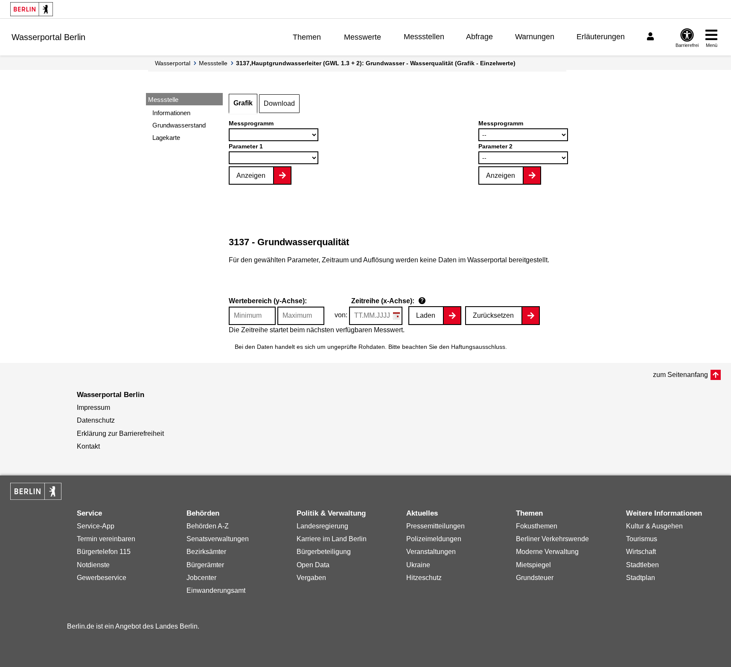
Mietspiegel (533, 564)
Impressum (93, 407)
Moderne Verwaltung (547, 551)
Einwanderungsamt (215, 590)
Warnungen (534, 36)
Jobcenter (201, 577)
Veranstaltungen (431, 551)
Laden (425, 315)
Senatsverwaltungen (217, 538)
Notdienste (93, 564)
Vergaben (311, 577)
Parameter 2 (495, 146)
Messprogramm (251, 123)
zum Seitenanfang (680, 374)
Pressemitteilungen (435, 526)
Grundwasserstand (179, 125)
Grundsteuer (534, 577)
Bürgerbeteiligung (324, 551)
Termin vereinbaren (106, 538)
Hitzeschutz (424, 577)
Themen (307, 37)
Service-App (95, 526)
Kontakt (88, 446)
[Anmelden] (651, 37)
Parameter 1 (246, 146)
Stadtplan (640, 577)
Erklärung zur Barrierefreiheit (120, 433)
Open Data (313, 564)
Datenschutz (96, 420)
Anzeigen (250, 175)
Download (279, 103)
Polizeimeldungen (433, 538)
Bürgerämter (205, 564)
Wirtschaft (641, 551)
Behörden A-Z (207, 526)
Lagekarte (166, 137)
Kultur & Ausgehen (654, 526)
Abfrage (479, 36)
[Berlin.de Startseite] (31, 9)
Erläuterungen (601, 36)
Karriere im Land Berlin (332, 538)
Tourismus (641, 538)
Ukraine (418, 564)
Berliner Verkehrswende (552, 538)
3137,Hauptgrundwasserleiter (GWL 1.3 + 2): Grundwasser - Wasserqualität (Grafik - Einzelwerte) (375, 63)
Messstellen (424, 36)
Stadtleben (642, 564)
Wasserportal (172, 63)
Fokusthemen (536, 526)
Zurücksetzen (493, 315)
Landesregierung (322, 526)
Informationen (171, 112)
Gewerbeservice (101, 577)
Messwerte (362, 37)
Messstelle (213, 63)
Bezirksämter (206, 551)
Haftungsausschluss (478, 346)
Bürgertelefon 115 (104, 551)
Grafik (243, 103)
